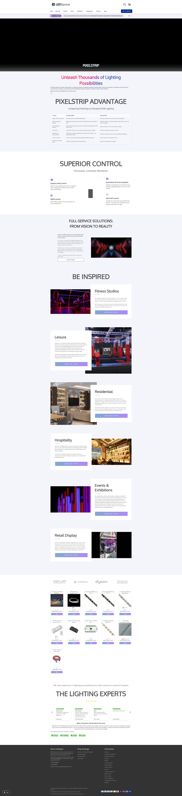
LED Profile (80, 758)
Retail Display (66, 535)
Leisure (60, 337)
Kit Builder (80, 11)
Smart (51, 11)
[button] (52, 712)
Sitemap (106, 782)
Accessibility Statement (110, 780)
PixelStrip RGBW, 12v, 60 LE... (91, 592)
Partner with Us (108, 767)
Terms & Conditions (109, 771)
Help (105, 11)
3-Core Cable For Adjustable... (57, 650)
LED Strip (57, 11)
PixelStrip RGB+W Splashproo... (125, 592)
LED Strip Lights (81, 756)
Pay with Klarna (108, 765)
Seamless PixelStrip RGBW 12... (57, 592)
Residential (104, 391)
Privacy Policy (108, 776)
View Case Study (111, 312)
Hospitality (63, 440)
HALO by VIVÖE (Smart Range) (85, 752)
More (51, 93)
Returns (106, 760)
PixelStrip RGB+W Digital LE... (108, 621)
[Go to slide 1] (55, 636)
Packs (72, 11)
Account (106, 769)
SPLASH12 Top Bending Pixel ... (74, 592)
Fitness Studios (107, 291)
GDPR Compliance (109, 778)
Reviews (107, 752)
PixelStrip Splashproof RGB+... (125, 621)
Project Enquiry (71, 259)
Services (98, 11)
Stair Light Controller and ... (91, 621)
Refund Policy (108, 773)
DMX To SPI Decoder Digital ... (74, 621)
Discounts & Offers (109, 756)
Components (89, 11)
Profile (65, 11)
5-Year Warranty (109, 763)
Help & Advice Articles (110, 754)
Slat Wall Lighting (81, 754)
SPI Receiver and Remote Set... (57, 621)
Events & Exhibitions (103, 487)
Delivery (107, 758)
